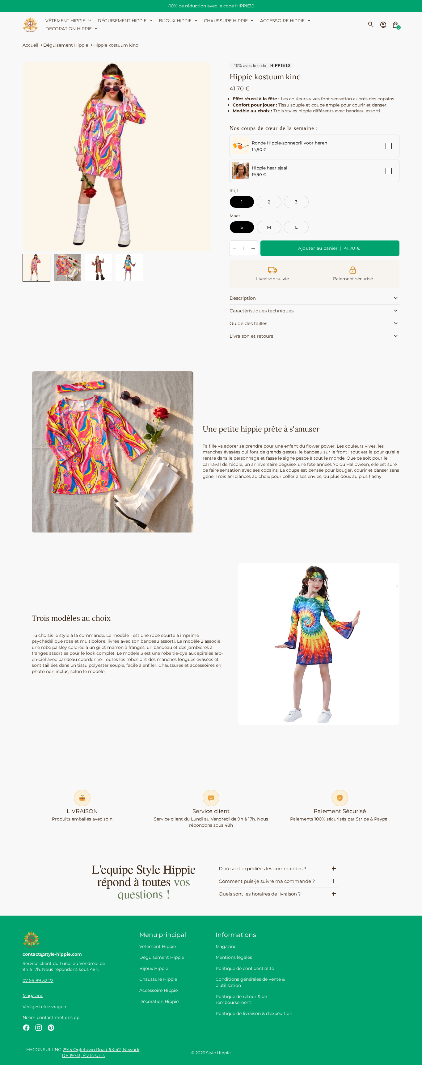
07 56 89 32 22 (38, 980)
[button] (36, 268)
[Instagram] (38, 1027)
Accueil (30, 45)
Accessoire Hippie (158, 990)
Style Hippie (218, 1052)
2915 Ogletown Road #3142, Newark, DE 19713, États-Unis (101, 1053)
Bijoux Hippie (153, 968)
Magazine (33, 995)
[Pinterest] (51, 1027)
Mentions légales (234, 957)
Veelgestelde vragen (44, 1006)
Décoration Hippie (159, 1001)
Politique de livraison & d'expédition (254, 1013)
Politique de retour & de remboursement (241, 999)
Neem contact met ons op (51, 1017)
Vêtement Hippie (157, 946)
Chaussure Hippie (158, 979)
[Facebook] (26, 1027)
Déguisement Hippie (65, 45)
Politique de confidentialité (245, 968)
